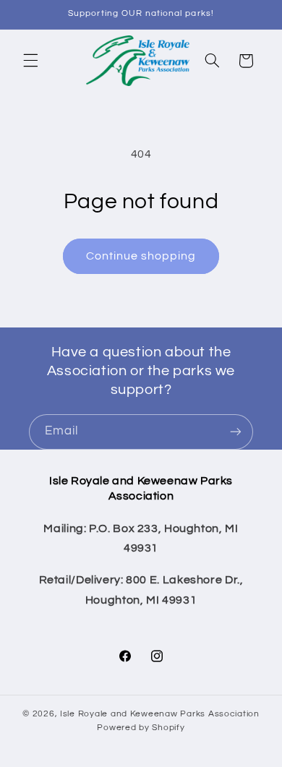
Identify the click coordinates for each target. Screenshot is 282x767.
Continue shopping (141, 256)
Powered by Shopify (140, 728)
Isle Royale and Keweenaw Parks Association (160, 714)
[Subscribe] (235, 432)
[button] (30, 60)
